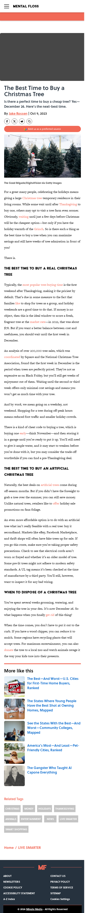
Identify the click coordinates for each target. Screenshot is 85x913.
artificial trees (50, 485)
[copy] (29, 121)
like (17, 303)
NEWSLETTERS (11, 881)
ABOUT (7, 876)
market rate (37, 322)
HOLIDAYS (44, 808)
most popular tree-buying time (42, 284)
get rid (50, 615)
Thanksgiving (68, 204)
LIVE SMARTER (68, 819)
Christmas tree (32, 198)
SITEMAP (55, 893)
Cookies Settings (60, 899)
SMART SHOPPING (16, 829)
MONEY (28, 808)
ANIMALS (10, 819)
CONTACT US (57, 876)
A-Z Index (9, 899)
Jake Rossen (18, 113)
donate (8, 650)
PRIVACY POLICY (60, 881)
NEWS (50, 819)
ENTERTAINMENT (31, 819)
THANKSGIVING (64, 808)
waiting (23, 216)
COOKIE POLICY (12, 887)
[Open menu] (6, 6)
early (23, 433)
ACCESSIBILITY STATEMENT (19, 893)
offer (56, 503)
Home (9, 847)
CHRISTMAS (12, 808)
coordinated (12, 357)
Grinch (38, 229)
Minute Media (34, 909)
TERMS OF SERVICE (61, 887)
